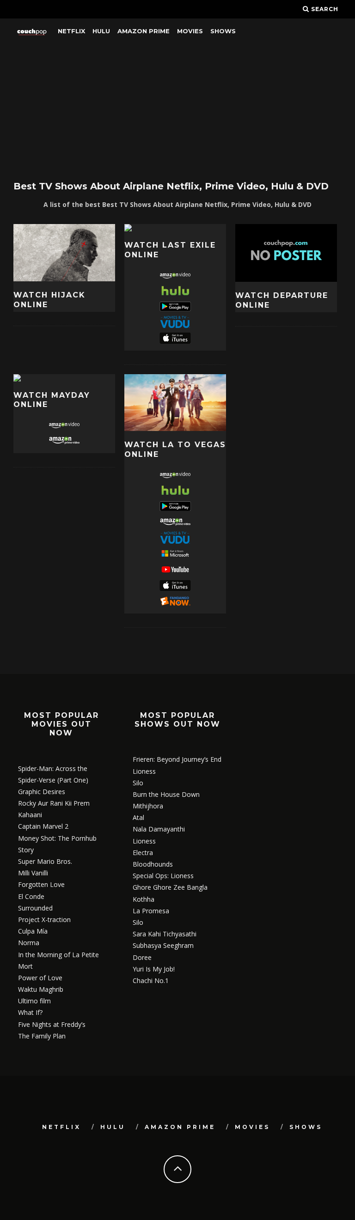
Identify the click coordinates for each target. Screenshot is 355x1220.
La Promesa (151, 910)
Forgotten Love (41, 884)
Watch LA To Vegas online (175, 449)
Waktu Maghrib (40, 989)
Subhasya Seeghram (163, 945)
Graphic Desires (41, 791)
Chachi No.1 (151, 980)
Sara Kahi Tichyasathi (164, 933)
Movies (190, 31)
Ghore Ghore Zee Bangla (170, 887)
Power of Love (40, 977)
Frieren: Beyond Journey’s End (177, 759)
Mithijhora (148, 805)
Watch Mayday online (51, 400)
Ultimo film (34, 1000)
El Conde (31, 896)
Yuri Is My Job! (154, 969)
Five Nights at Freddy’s (52, 1024)
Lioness (144, 771)
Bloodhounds (153, 864)
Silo (138, 782)
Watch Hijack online (49, 300)
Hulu (101, 31)
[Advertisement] (177, 108)
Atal (138, 817)
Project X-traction (44, 919)
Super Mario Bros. (45, 861)
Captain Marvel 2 (43, 826)
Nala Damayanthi (159, 829)
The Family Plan (42, 1036)
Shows (223, 31)
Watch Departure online (281, 300)
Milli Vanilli (33, 872)
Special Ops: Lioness (163, 875)
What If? (30, 1012)
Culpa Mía (33, 931)
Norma (28, 942)
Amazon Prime (143, 31)
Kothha (143, 899)
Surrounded (35, 908)
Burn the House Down (166, 794)
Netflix (71, 31)
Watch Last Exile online (170, 250)
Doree (142, 957)
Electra (143, 852)
